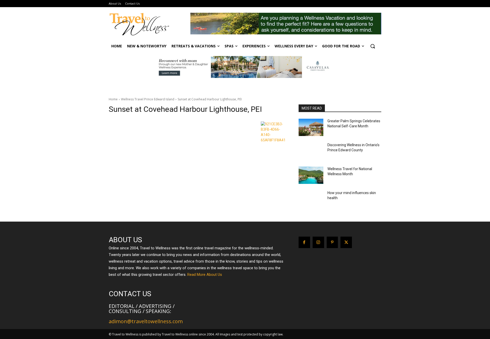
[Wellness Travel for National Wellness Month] (311, 175)
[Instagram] (318, 242)
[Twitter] (346, 242)
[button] (372, 46)
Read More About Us (204, 274)
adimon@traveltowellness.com (146, 321)
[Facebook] (304, 242)
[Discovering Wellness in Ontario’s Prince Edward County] (311, 151)
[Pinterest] (332, 242)
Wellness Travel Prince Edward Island (147, 99)
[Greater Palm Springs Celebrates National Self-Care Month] (311, 127)
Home (113, 99)
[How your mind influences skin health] (311, 199)
